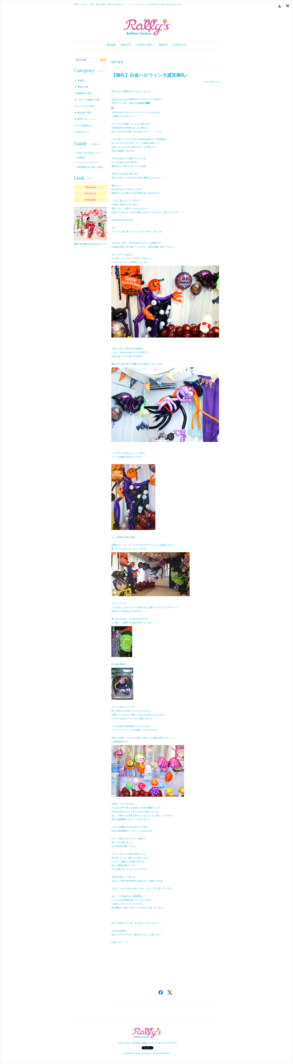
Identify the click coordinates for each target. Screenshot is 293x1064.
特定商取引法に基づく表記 (90, 167)
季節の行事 (83, 87)
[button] (144, 45)
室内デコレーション (87, 119)
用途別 (81, 80)
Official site (90, 187)
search (103, 60)
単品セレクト (84, 132)
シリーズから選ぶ (86, 106)
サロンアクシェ (118, 99)
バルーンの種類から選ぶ (89, 100)
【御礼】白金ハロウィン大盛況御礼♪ (149, 75)
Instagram (90, 199)
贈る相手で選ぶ (85, 113)
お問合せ (81, 158)
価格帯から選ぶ (85, 93)
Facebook (90, 193)
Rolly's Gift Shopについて (89, 153)
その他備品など (85, 125)
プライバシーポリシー (88, 162)
